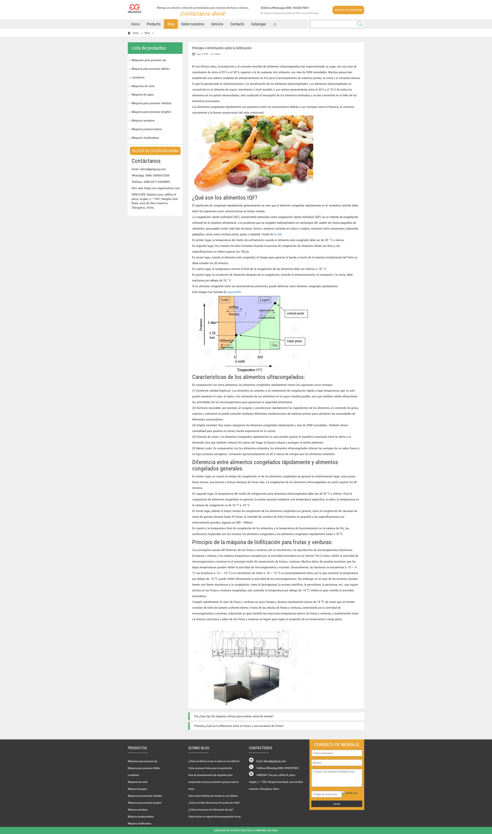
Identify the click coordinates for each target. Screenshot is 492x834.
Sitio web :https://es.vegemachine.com (156, 188)
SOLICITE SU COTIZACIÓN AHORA (348, 11)
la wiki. (278, 234)
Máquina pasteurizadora (147, 129)
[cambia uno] (352, 793)
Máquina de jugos (143, 94)
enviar (337, 803)
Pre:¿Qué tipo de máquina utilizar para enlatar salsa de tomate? (234, 716)
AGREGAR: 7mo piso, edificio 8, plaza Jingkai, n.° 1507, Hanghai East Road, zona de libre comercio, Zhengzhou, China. (276, 781)
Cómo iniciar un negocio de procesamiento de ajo (214, 816)
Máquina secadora (143, 120)
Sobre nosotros (192, 24)
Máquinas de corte (143, 86)
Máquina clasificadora (145, 138)
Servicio (217, 24)
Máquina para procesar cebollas (151, 103)
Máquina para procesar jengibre (151, 112)
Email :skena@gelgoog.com (149, 169)
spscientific (234, 292)
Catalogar (258, 24)
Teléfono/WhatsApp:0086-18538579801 (277, 768)
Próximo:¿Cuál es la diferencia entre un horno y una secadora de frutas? (239, 726)
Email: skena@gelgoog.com (271, 761)
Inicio (135, 24)
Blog (170, 24)
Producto (153, 24)
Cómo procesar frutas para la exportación (210, 768)
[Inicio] (134, 6)
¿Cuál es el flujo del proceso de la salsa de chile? (214, 802)
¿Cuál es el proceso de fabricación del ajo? (210, 809)
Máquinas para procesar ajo (149, 60)
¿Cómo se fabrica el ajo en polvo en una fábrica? (214, 761)
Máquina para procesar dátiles (151, 69)
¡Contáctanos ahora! (203, 13)
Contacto (237, 24)
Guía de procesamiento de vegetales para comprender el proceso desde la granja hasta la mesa (213, 781)
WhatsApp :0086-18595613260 (151, 175)
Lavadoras (138, 77)
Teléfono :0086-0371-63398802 (151, 182)
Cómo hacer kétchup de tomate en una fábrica (213, 795)
